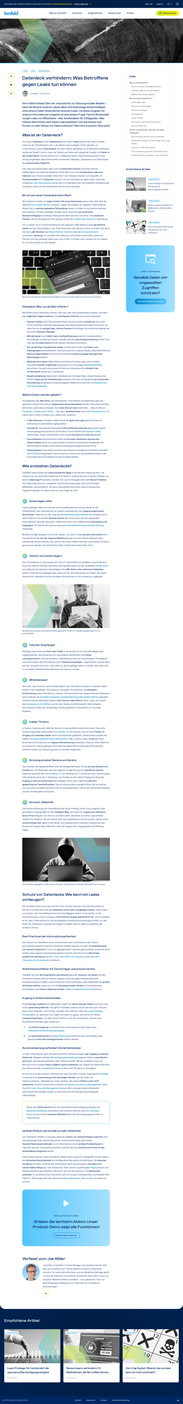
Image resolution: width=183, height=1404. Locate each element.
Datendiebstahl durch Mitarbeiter (50, 738)
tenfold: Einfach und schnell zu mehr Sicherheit (149, 155)
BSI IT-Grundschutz (75, 956)
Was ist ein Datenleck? (138, 83)
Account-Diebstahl (138, 126)
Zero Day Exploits (42, 183)
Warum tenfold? (57, 13)
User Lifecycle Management (45, 1088)
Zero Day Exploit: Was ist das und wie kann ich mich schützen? (160, 230)
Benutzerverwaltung (37, 1110)
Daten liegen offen (138, 102)
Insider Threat (66, 731)
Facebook (27, 411)
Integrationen (95, 13)
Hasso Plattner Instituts (61, 232)
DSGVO (30, 379)
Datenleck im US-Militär (38, 704)
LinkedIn (37, 411)
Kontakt (78, 1400)
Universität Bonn (90, 232)
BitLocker (103, 565)
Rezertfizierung (61, 1036)
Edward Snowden (51, 697)
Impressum (90, 1400)
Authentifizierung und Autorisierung (85, 525)
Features (77, 13)
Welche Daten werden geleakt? (143, 94)
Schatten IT (55, 773)
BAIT (106, 450)
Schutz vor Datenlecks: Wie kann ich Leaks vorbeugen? (146, 131)
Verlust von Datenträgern (141, 106)
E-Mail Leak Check (83, 219)
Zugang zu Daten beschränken (143, 147)
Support (159, 4)
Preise (130, 13)
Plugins (94, 1167)
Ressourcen (114, 13)
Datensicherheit (44, 71)
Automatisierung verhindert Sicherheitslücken (149, 151)
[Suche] (177, 3)
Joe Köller (34, 94)
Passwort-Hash (93, 431)
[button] (170, 4)
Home (25, 71)
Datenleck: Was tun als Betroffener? (145, 90)
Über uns (148, 4)
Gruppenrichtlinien (81, 989)
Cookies (103, 1400)
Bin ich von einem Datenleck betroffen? (146, 86)
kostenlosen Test (76, 1178)
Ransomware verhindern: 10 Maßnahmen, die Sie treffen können (160, 208)
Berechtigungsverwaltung (64, 1057)
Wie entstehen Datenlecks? (140, 98)
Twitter (50, 411)
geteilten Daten (53, 1068)
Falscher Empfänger (139, 110)
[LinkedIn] (177, 1400)
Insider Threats (137, 118)
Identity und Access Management (84, 1084)
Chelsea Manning (69, 697)
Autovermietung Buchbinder (75, 514)
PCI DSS (34, 453)
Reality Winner (91, 697)
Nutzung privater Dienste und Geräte (146, 122)
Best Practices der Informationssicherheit (147, 137)
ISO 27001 (54, 956)
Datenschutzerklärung (120, 1400)
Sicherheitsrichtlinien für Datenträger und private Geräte (150, 142)
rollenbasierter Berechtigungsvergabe (46, 1030)
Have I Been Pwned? (41, 204)
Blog (33, 71)
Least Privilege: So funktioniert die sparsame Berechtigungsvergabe (161, 186)
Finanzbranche (98, 411)
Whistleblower (137, 114)
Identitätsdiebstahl (93, 365)
